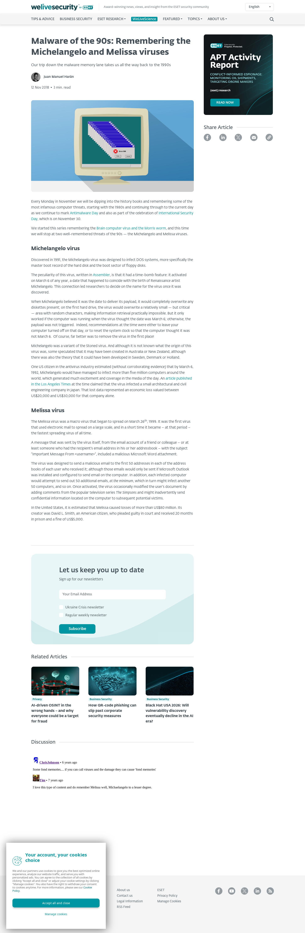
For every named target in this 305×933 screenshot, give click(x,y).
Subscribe (77, 629)
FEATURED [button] (171, 19)
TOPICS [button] (194, 19)
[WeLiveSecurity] (65, 7)
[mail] (253, 137)
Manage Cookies (169, 901)
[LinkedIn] (223, 137)
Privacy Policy (167, 895)
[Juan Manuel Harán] (37, 77)
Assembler (101, 275)
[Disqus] (112, 807)
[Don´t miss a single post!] (270, 891)
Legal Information (130, 901)
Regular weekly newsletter (86, 615)
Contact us (125, 895)
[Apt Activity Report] (238, 77)
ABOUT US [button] (216, 19)
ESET (161, 890)
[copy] (269, 137)
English (254, 7)
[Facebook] (207, 137)
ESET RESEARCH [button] (110, 19)
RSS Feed (123, 907)
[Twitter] (238, 137)
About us (123, 890)
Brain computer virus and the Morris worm (131, 228)
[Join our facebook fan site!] (218, 891)
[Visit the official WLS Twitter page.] (244, 891)
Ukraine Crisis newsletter (84, 607)
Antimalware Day (84, 213)
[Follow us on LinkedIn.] (257, 891)
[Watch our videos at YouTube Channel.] (231, 891)
